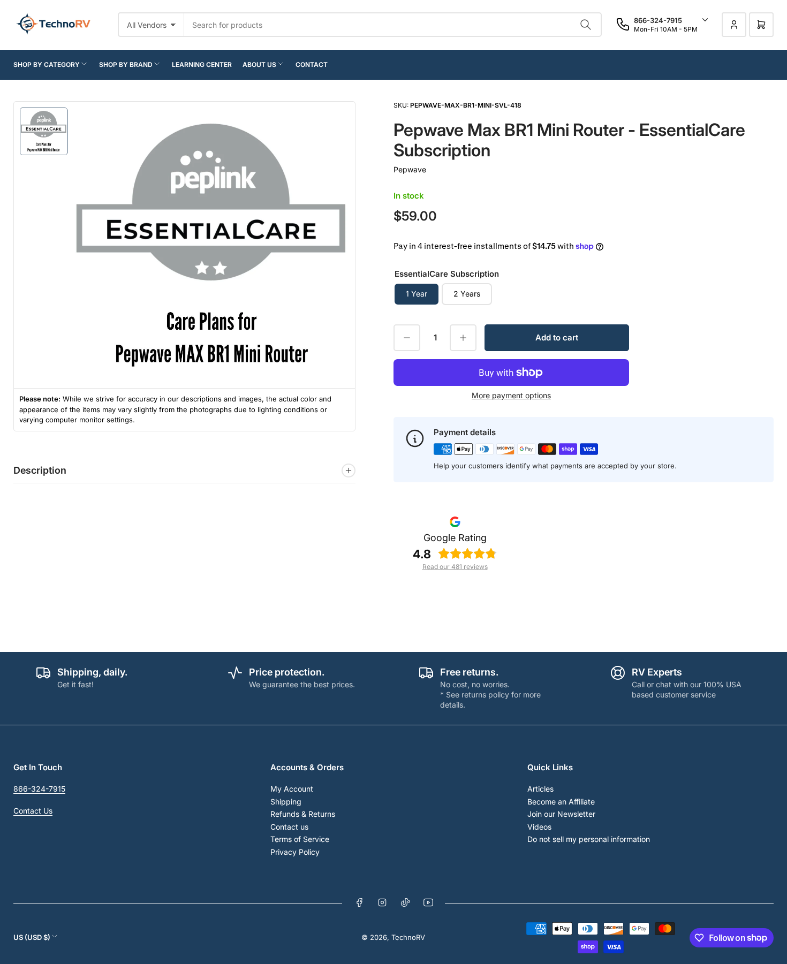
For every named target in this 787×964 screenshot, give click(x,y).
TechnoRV (408, 937)
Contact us (289, 826)
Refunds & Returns (302, 813)
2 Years (466, 293)
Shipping (285, 801)
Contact (312, 64)
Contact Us (32, 810)
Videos (539, 826)
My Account (291, 788)
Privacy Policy (295, 851)
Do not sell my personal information (588, 839)
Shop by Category (46, 64)
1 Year (416, 293)
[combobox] (393, 24)
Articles (540, 788)
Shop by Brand (126, 64)
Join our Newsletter (561, 813)
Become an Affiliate (561, 801)
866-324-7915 (39, 788)
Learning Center (202, 64)
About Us (259, 64)
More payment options (511, 395)
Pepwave (410, 169)
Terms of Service (299, 839)
